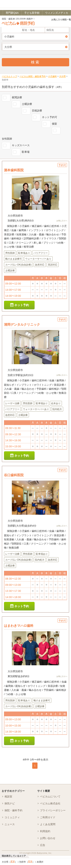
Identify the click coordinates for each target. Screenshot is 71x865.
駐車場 (25, 151)
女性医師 (7, 138)
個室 (54, 123)
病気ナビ (10, 803)
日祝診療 (37, 110)
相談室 (8, 796)
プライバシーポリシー (53, 810)
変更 (13, 861)
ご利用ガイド (47, 817)
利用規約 (45, 831)
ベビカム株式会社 (50, 803)
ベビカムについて (50, 796)
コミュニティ (12, 817)
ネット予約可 (49, 117)
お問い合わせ (47, 838)
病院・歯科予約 (13, 810)
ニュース (10, 824)
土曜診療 (27, 104)
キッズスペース (21, 145)
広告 (42, 845)
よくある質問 (47, 824)
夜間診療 (17, 97)
